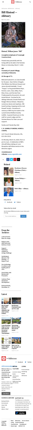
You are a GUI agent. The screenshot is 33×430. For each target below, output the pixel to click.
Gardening (24, 371)
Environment (5, 403)
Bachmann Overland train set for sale (16, 307)
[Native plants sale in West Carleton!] (6, 340)
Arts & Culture (16, 367)
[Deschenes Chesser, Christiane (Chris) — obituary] (9, 171)
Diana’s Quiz (14, 426)
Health (23, 373)
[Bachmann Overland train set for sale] (16, 300)
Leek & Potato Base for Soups (6, 237)
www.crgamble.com (14, 154)
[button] (30, 2)
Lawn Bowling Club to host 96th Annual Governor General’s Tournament (6, 329)
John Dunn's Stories (16, 376)
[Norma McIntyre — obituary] (9, 181)
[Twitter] (11, 159)
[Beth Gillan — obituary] (9, 192)
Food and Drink (25, 369)
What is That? (5, 409)
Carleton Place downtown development (6, 280)
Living (24, 366)
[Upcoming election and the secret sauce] (16, 320)
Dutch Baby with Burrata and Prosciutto (6, 274)
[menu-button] (3, 1)
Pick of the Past (16, 379)
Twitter (19, 202)
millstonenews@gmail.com (9, 366)
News (12, 420)
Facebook (9, 202)
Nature (3, 407)
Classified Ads (14, 424)
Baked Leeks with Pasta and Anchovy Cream (6, 243)
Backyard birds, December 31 (6, 286)
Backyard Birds (5, 401)
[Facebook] (7, 159)
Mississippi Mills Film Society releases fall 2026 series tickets (5, 309)
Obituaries (4, 8)
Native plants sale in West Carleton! (6, 346)
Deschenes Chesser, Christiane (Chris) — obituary (21, 170)
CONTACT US (21, 426)
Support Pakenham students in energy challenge (7, 250)
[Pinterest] (14, 159)
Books (14, 374)
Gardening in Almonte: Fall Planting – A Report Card (5, 258)
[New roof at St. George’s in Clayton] (16, 340)
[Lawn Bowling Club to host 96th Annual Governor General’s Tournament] (6, 320)
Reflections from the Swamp (17, 382)
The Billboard (22, 424)
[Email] (18, 159)
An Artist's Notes (17, 372)
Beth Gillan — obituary (21, 189)
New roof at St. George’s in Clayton (16, 346)
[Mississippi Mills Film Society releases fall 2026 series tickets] (6, 300)
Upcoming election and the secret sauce (16, 327)
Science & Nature (8, 398)
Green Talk (4, 405)
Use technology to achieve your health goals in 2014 (6, 266)
